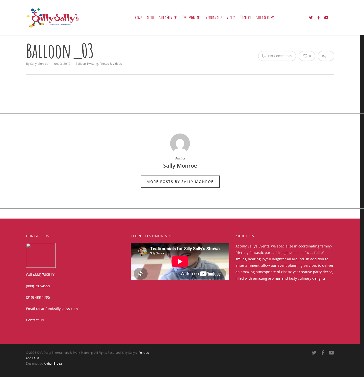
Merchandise (214, 18)
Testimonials (191, 18)
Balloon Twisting (87, 64)
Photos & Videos (111, 64)
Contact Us (35, 320)
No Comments (279, 55)
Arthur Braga (53, 363)
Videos (231, 18)
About (150, 18)
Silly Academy (265, 18)
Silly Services (168, 18)
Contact (245, 18)
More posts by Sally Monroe (180, 181)
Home (138, 18)
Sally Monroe (39, 64)
